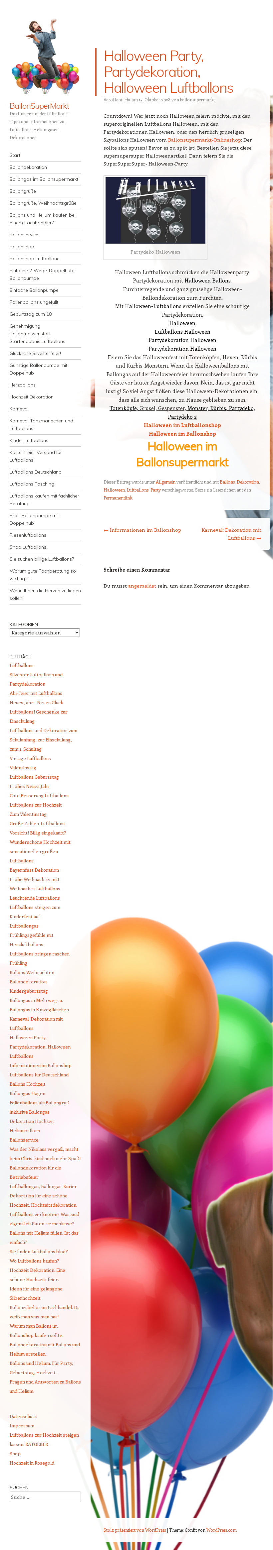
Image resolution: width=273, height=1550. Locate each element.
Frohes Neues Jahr (30, 786)
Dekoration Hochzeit (32, 1121)
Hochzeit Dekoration (32, 397)
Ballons (227, 482)
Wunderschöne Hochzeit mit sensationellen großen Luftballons (40, 851)
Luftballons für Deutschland (39, 1074)
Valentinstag (23, 767)
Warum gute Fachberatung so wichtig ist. (43, 575)
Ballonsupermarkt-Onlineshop (204, 139)
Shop (15, 1453)
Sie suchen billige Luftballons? (42, 559)
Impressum (22, 1425)
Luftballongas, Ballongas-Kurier (43, 1186)
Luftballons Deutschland (36, 472)
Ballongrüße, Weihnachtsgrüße (43, 203)
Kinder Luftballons (29, 440)
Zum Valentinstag (28, 814)
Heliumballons (25, 1130)
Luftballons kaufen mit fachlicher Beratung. (44, 499)
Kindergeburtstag (29, 991)
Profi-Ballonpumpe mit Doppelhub (34, 519)
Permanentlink (118, 497)
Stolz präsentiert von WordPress (135, 1530)
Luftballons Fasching (32, 484)
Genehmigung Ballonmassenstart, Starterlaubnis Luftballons (37, 333)
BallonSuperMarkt (39, 106)
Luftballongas (24, 926)
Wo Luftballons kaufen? (34, 1261)
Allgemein (165, 482)
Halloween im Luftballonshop (182, 424)
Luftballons (137, 490)
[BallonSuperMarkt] (45, 55)
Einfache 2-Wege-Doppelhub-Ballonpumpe (42, 274)
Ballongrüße (23, 191)
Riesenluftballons (28, 535)
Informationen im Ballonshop (142, 529)
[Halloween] (155, 210)
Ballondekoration (28, 167)
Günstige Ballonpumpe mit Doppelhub (38, 369)
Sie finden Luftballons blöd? (39, 1251)
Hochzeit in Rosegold (32, 1463)
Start (15, 155)
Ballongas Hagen (27, 1093)
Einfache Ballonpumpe (34, 290)
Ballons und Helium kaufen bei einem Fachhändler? (43, 219)
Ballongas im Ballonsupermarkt (44, 179)
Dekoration (248, 482)
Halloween (114, 490)
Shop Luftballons (28, 547)
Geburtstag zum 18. (31, 314)
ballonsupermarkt (197, 99)
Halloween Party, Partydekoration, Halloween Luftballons (40, 1046)
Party (155, 490)
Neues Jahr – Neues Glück (36, 702)
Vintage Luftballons (30, 758)
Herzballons (23, 385)
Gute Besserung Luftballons (39, 795)
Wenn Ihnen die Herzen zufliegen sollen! (45, 594)
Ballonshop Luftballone (35, 259)
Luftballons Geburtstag (34, 777)
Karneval (19, 409)
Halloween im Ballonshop (182, 433)
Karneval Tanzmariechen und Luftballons (41, 424)
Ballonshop (22, 247)
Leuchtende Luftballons (35, 898)
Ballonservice (24, 235)
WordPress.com (221, 1530)
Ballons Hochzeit (28, 1084)
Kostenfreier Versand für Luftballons (36, 456)
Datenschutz (23, 1416)
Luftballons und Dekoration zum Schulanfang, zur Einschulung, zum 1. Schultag (43, 739)
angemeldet (142, 585)
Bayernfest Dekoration (34, 870)
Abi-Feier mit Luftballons (36, 693)
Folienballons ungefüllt (34, 302)
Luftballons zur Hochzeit (36, 805)
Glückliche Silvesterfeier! (35, 353)
